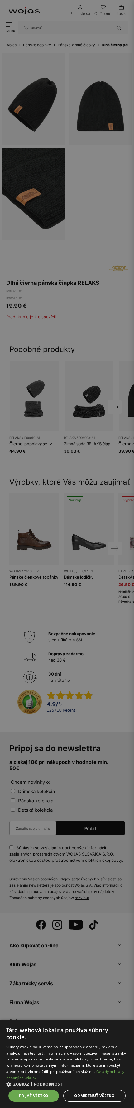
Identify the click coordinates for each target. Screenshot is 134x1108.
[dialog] (67, 554)
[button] (67, 1084)
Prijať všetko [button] (33, 1095)
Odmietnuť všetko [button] (94, 1095)
